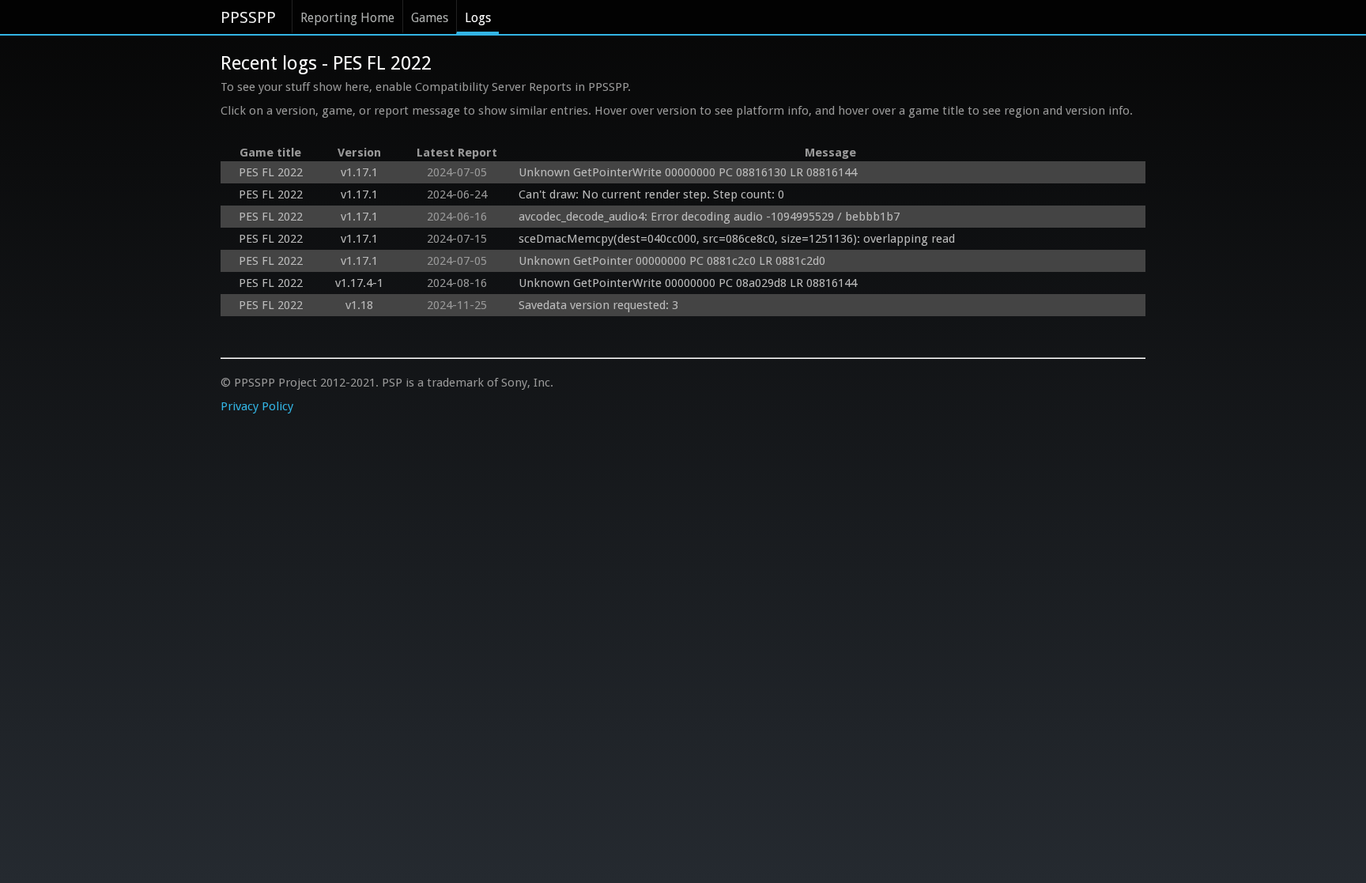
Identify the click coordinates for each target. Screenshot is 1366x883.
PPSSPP (248, 17)
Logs (478, 17)
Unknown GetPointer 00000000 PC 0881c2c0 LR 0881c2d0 (672, 261)
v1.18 (359, 305)
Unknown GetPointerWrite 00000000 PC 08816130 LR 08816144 (688, 172)
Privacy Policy (257, 406)
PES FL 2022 (271, 172)
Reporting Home (347, 17)
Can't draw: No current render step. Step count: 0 (651, 194)
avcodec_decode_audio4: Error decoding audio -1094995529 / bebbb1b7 (709, 216)
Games (429, 17)
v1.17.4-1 (359, 283)
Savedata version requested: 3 (598, 305)
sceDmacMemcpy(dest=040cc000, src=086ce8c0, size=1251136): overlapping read (737, 239)
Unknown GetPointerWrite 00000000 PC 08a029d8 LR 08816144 (688, 283)
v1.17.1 (359, 172)
